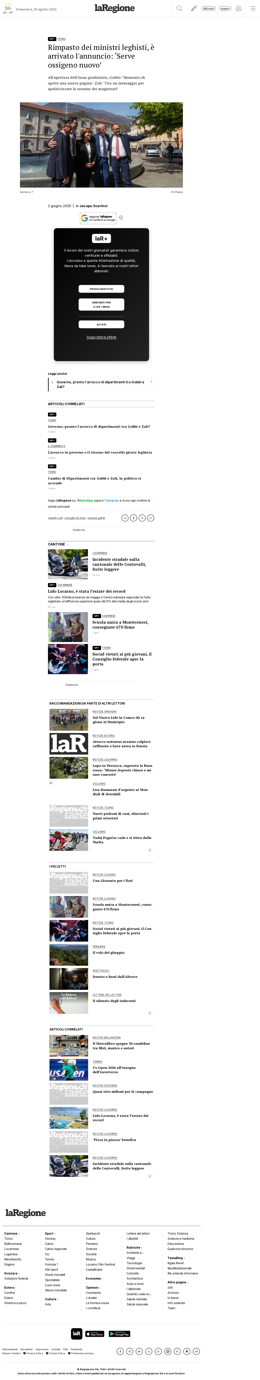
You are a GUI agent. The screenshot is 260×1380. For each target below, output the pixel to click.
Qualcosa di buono (180, 1249)
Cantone (11, 1233)
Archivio (173, 1293)
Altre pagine (177, 1282)
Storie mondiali (55, 1275)
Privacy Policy (34, 1353)
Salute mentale (137, 1299)
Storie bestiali (136, 1268)
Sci (47, 1254)
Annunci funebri (11, 1353)
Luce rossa (52, 1285)
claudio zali (55, 518)
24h (170, 1287)
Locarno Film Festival (100, 1264)
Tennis (49, 1259)
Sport (49, 1233)
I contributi (93, 1308)
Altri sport (51, 1269)
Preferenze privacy (82, 1353)
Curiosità (133, 1273)
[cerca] (179, 8)
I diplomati (133, 1289)
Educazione (175, 1244)
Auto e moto (135, 1284)
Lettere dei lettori (138, 1233)
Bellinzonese (13, 1244)
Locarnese (11, 1249)
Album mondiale (56, 1290)
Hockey (50, 1238)
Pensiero (92, 1244)
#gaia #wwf (175, 1263)
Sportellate (52, 1280)
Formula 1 (51, 1264)
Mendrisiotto (12, 1259)
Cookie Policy (56, 1353)
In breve (173, 1298)
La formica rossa (97, 1303)
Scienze (91, 1249)
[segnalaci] (194, 8)
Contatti (55, 1349)
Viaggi (131, 1258)
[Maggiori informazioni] (121, 218)
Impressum (42, 1349)
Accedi (101, 324)
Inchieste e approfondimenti (138, 1253)
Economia (93, 1278)
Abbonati (208, 8)
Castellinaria (94, 1269)
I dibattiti (132, 1238)
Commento (93, 1293)
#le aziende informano (182, 1273)
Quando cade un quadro (138, 1294)
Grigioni (9, 1264)
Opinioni (92, 1287)
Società (91, 1254)
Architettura (135, 1278)
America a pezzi (15, 1303)
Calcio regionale (56, 1249)
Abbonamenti (10, 1349)
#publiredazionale (179, 1268)
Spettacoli (93, 1233)
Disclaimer (27, 1349)
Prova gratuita (101, 289)
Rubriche (134, 1247)
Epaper (225, 8)
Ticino (8, 1238)
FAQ (65, 1349)
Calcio (49, 1244)
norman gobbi (96, 518)
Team (171, 1308)
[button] (120, 1351)
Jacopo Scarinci (93, 206)
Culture (51, 1299)
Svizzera (11, 1273)
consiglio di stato (75, 518)
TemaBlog (175, 1258)
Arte (48, 1304)
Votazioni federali (16, 1278)
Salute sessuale (137, 1304)
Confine (9, 1293)
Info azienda (176, 1303)
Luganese (11, 1254)
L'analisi (91, 1298)
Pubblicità (76, 1349)
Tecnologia (134, 1263)
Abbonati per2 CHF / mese (101, 304)
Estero (9, 1287)
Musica (91, 1259)
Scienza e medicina (180, 1238)
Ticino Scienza (177, 1233)
